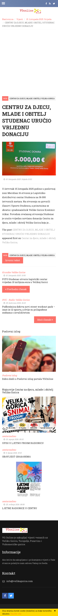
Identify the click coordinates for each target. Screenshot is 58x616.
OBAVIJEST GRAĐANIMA (16, 456)
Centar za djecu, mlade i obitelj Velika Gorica (32, 98)
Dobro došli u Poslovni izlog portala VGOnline (27, 378)
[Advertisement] (29, 60)
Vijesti (19, 19)
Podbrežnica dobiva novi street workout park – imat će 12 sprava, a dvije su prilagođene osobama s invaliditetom (28, 309)
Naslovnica (7, 19)
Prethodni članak (16, 289)
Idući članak (44, 319)
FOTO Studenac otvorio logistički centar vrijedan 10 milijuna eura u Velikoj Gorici (25, 281)
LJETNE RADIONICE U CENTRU (19, 508)
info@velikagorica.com (19, 581)
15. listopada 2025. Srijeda (38, 19)
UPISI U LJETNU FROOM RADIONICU (23, 443)
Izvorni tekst (12, 260)
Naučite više (16, 614)
